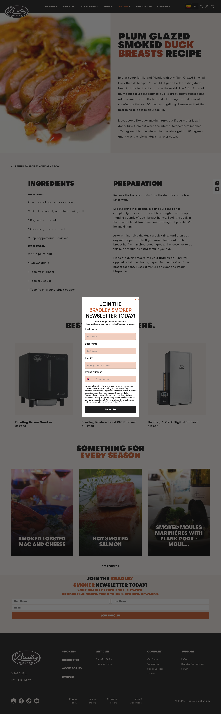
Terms (123, 402)
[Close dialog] (137, 299)
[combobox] (89, 379)
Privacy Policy (111, 402)
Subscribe (110, 409)
